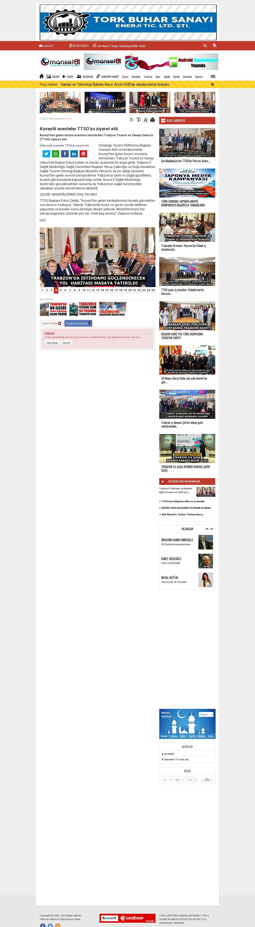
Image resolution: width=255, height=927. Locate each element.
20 (130, 290)
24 (148, 290)
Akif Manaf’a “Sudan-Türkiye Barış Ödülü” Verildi (121, 45)
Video (70, 76)
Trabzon (148, 76)
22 (139, 290)
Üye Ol (66, 342)
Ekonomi (187, 76)
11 (88, 290)
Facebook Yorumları (77, 323)
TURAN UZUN (169, 575)
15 (106, 290)
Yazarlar (88, 76)
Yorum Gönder (51, 323)
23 (143, 290)
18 (120, 290)
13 (97, 290)
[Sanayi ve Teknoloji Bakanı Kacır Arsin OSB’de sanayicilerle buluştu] (60, 102)
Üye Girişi (52, 342)
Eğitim (176, 76)
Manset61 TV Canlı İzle (176, 759)
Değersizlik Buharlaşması (174, 544)
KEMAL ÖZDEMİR (171, 556)
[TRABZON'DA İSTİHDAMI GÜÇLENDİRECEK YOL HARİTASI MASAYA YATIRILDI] (194, 102)
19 (125, 290)
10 (83, 290)
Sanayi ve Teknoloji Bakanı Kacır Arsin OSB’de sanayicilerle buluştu (115, 84)
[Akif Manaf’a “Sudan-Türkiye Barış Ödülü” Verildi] (149, 102)
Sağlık (167, 76)
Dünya (125, 76)
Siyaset (199, 76)
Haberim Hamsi (110, 76)
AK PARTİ (169, 754)
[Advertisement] (187, 649)
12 (93, 290)
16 (111, 290)
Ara (207, 779)
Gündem (136, 76)
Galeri (55, 76)
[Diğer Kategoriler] (213, 76)
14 (102, 290)
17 (116, 290)
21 (134, 290)
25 (153, 290)
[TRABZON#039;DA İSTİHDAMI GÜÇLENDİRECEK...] (205, 492)
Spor (157, 76)
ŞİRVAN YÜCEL (169, 539)
